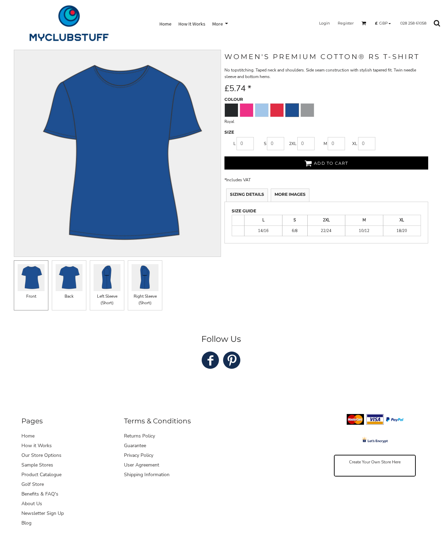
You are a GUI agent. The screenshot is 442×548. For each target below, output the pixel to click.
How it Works (36, 445)
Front (31, 296)
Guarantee (135, 445)
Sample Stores (37, 465)
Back (69, 296)
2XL (293, 143)
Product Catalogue (41, 474)
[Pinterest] (231, 360)
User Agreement (141, 465)
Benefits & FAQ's (39, 494)
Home (28, 436)
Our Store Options (41, 455)
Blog (26, 523)
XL (354, 143)
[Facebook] (210, 360)
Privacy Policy (138, 455)
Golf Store (32, 484)
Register (346, 23)
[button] (364, 23)
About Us (31, 503)
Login (324, 23)
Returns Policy (139, 436)
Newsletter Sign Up (42, 513)
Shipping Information (147, 474)
